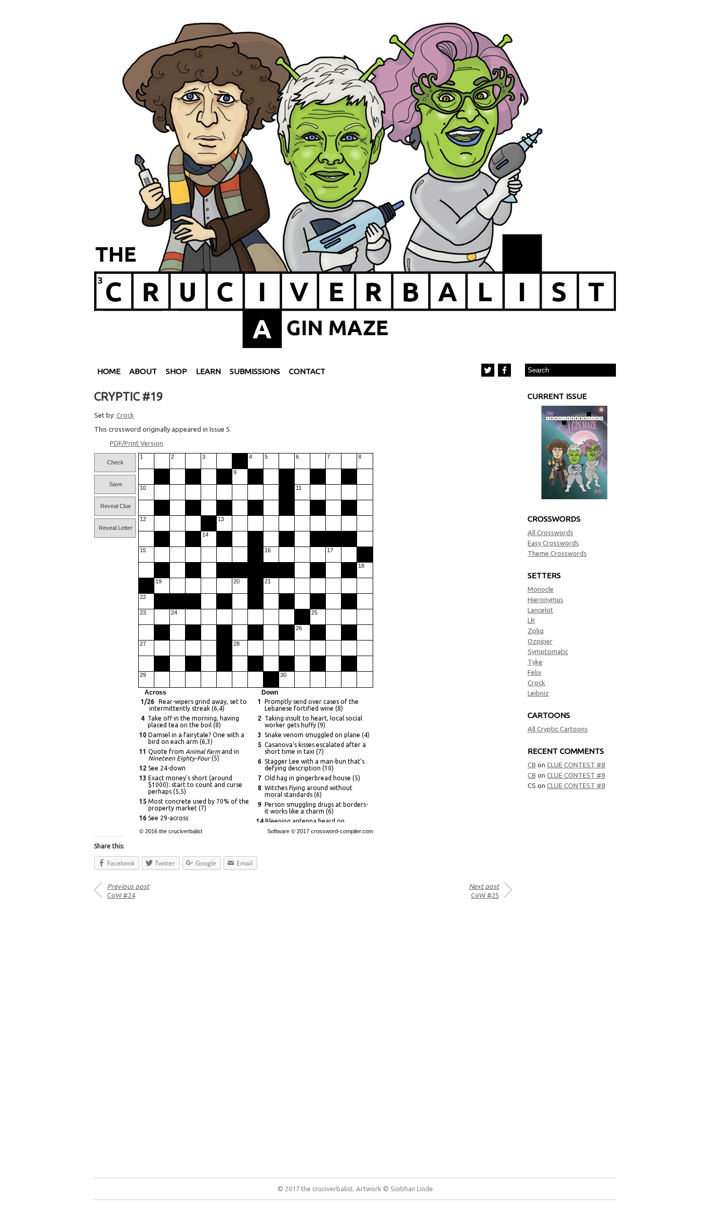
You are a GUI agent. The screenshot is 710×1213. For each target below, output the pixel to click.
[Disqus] (303, 1035)
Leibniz (538, 693)
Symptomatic (548, 651)
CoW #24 (128, 891)
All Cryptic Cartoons (558, 728)
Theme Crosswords (557, 553)
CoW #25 (484, 891)
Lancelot (540, 610)
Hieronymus (545, 599)
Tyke (535, 661)
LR (531, 620)
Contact (307, 371)
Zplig (536, 630)
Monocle (541, 589)
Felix (535, 672)
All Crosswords (550, 532)
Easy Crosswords (553, 542)
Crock (536, 682)
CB (532, 764)
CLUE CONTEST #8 (576, 764)
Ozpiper (540, 641)
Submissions (255, 371)
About (143, 371)
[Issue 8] (574, 496)
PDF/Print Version (136, 443)
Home (109, 371)
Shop (176, 371)
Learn (208, 371)
